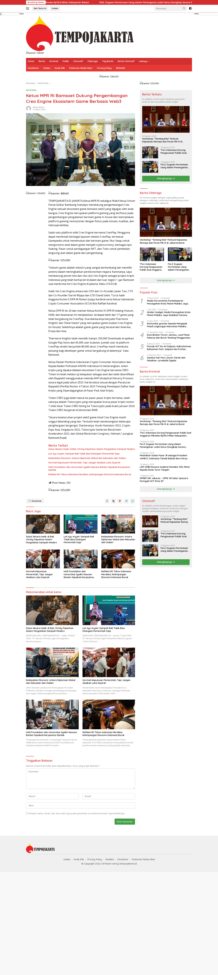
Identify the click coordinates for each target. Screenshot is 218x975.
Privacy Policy (104, 68)
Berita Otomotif (126, 61)
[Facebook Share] (107, 501)
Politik (66, 61)
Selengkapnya (165, 178)
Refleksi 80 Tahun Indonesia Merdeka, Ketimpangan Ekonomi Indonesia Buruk (89, 474)
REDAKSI (120, 68)
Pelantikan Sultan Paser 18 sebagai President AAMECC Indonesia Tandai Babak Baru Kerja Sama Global (163, 457)
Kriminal (53, 61)
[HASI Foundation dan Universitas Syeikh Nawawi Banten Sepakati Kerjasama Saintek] (81, 559)
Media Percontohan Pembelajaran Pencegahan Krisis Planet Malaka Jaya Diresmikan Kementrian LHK (167, 302)
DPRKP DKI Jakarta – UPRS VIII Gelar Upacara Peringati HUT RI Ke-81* (164, 480)
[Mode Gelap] (190, 8)
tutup (21, 14)
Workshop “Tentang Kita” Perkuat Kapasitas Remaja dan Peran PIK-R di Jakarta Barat (162, 140)
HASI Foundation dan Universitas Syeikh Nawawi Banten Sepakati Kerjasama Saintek (89, 468)
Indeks (55, 8)
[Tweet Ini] (113, 501)
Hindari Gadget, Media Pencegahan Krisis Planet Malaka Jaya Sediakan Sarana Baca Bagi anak (169, 314)
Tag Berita (107, 61)
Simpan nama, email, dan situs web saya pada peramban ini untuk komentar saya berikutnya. (77, 813)
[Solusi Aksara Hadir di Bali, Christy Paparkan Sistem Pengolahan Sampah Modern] (43, 524)
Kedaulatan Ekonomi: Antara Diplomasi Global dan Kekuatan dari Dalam (87, 458)
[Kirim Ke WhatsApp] (132, 501)
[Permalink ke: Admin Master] (28, 108)
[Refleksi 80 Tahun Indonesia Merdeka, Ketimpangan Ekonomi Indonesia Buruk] (118, 559)
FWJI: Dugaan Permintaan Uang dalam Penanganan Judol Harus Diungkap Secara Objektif (111, 2)
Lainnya (143, 61)
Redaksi (109, 859)
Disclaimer (33, 68)
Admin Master (39, 107)
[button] (184, 8)
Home (31, 61)
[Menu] (28, 8)
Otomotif (78, 61)
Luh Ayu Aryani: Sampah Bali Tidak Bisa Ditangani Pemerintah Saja (84, 453)
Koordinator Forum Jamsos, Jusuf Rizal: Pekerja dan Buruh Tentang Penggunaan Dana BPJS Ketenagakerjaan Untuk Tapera (168, 336)
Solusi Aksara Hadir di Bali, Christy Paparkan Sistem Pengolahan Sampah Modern (91, 449)
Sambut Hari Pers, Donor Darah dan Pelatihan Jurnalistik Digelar (166, 359)
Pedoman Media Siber (81, 68)
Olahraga (92, 61)
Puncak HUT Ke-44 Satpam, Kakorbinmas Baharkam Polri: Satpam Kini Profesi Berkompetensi (169, 348)
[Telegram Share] (126, 501)
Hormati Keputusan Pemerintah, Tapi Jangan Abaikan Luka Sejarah (84, 462)
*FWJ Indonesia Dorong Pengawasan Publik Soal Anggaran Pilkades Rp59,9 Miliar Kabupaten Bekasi (174, 151)
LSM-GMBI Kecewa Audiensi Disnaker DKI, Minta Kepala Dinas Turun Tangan (165, 468)
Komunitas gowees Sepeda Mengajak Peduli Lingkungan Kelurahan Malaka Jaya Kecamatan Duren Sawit (167, 325)
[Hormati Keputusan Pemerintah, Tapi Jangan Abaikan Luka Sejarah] (43, 559)
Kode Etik (60, 68)
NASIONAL (31, 90)
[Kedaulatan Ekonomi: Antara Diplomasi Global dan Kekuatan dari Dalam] (118, 524)
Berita (42, 61)
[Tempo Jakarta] (80, 32)
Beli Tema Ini (40, 8)
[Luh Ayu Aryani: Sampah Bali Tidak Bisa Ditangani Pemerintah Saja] (81, 524)
